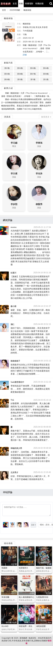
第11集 (32, 79)
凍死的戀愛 (41, 626)
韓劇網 (6, 3)
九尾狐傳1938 (42, 597)
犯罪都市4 (23, 568)
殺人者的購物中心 (26, 597)
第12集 (46, 79)
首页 (4, 10)
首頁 (15, 3)
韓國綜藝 (39, 3)
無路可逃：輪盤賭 (43, 568)
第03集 (33, 68)
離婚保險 (27, 10)
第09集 (7, 79)
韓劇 (21, 3)
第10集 (20, 79)
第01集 (7, 68)
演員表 (7, 117)
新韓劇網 (23, 638)
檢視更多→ (46, 117)
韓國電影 (29, 3)
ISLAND (4, 626)
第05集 (7, 74)
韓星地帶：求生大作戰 (28, 626)
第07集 (33, 74)
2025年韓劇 (15, 10)
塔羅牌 (4, 568)
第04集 (46, 68)
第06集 (20, 74)
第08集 (46, 74)
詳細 (25, 54)
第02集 (20, 68)
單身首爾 (5, 597)
